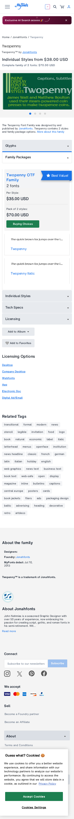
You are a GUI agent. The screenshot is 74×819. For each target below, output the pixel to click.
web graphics (12, 469)
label (50, 439)
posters (33, 491)
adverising (22, 505)
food (51, 432)
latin (7, 461)
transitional (11, 424)
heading (39, 505)
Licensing (12, 318)
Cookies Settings (34, 807)
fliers (28, 498)
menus (27, 446)
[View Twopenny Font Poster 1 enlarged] (37, 91)
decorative (56, 505)
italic (61, 439)
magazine (10, 483)
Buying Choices (23, 224)
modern (41, 424)
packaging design (57, 498)
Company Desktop (13, 371)
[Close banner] (66, 20)
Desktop (7, 365)
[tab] (30, 114)
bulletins (38, 483)
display (54, 476)
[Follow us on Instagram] (8, 674)
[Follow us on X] (21, 674)
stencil (8, 432)
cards (46, 491)
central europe (13, 491)
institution (59, 446)
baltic (7, 505)
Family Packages (18, 157)
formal (27, 424)
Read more (9, 631)
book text (10, 476)
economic (35, 439)
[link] (62, 6)
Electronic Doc (11, 391)
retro (7, 513)
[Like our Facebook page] (45, 674)
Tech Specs (14, 307)
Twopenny (19, 248)
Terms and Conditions (19, 745)
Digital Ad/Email (12, 398)
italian (18, 461)
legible (22, 432)
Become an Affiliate (17, 722)
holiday (31, 461)
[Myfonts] (22, 8)
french (45, 454)
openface (42, 446)
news (54, 424)
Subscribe (57, 663)
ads (39, 498)
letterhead (11, 446)
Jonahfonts (20, 37)
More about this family (50, 132)
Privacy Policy (47, 784)
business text (52, 469)
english (46, 461)
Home (6, 37)
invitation (37, 432)
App (4, 385)
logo (62, 432)
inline (24, 483)
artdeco (20, 513)
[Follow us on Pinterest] (33, 674)
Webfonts (8, 378)
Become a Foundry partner (22, 714)
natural (19, 439)
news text (32, 469)
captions (54, 483)
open (41, 476)
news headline (13, 454)
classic (32, 454)
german (59, 454)
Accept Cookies (34, 796)
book (7, 439)
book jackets (12, 498)
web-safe (27, 476)
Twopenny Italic (23, 273)
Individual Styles (18, 295)
